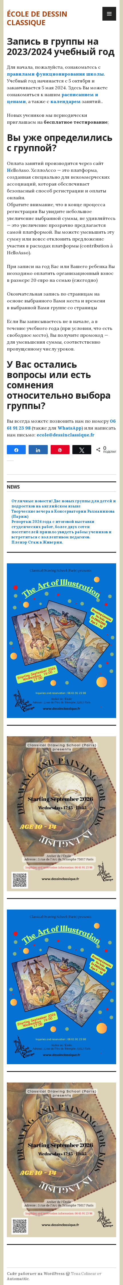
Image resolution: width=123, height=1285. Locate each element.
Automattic (18, 1278)
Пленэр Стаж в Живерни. (37, 542)
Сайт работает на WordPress (36, 1273)
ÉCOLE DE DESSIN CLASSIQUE (37, 18)
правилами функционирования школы (55, 74)
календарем (65, 101)
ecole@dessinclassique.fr (65, 435)
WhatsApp (69, 428)
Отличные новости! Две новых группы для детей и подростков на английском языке (63, 504)
